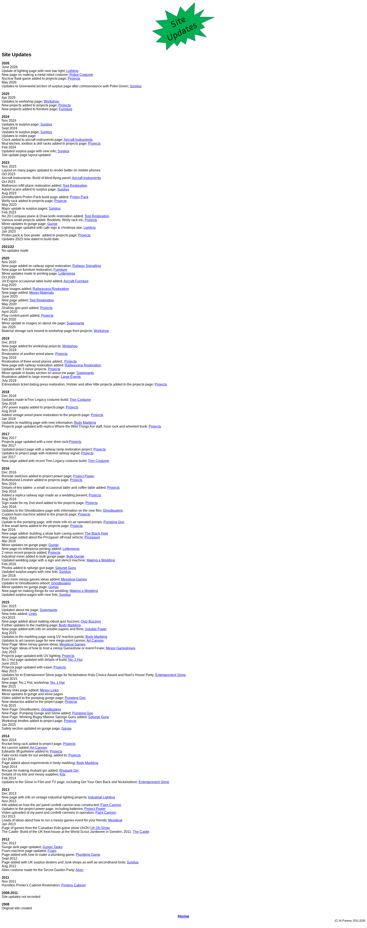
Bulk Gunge (75, 556)
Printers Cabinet (73, 885)
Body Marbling (85, 422)
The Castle (141, 831)
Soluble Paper (96, 629)
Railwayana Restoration (51, 289)
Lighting (72, 71)
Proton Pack (79, 197)
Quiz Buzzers (91, 621)
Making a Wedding (101, 560)
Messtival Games (74, 579)
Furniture (65, 109)
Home (183, 916)
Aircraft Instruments (78, 139)
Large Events (71, 377)
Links (33, 614)
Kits (62, 774)
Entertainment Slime (170, 675)
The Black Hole (96, 533)
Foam (52, 851)
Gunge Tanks (52, 847)
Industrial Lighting (101, 797)
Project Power (83, 476)
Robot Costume (81, 74)
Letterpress (66, 273)
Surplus (135, 86)
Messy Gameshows (120, 648)
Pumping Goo (113, 522)
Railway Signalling (86, 266)
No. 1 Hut (75, 659)
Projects (74, 78)
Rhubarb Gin (69, 770)
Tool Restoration (75, 185)
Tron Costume (80, 399)
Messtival (115, 820)
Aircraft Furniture (76, 281)
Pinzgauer (92, 537)
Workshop (51, 101)
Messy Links (49, 690)
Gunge (52, 224)
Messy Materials (41, 292)
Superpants (75, 323)
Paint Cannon (110, 805)
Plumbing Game (88, 854)
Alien (79, 870)
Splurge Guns (65, 568)
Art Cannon (95, 640)
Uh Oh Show (100, 828)
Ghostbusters (113, 510)
